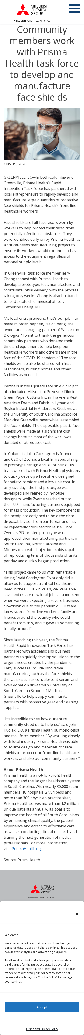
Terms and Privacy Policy (42, 1029)
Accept (42, 1007)
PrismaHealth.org (27, 848)
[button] (77, 914)
